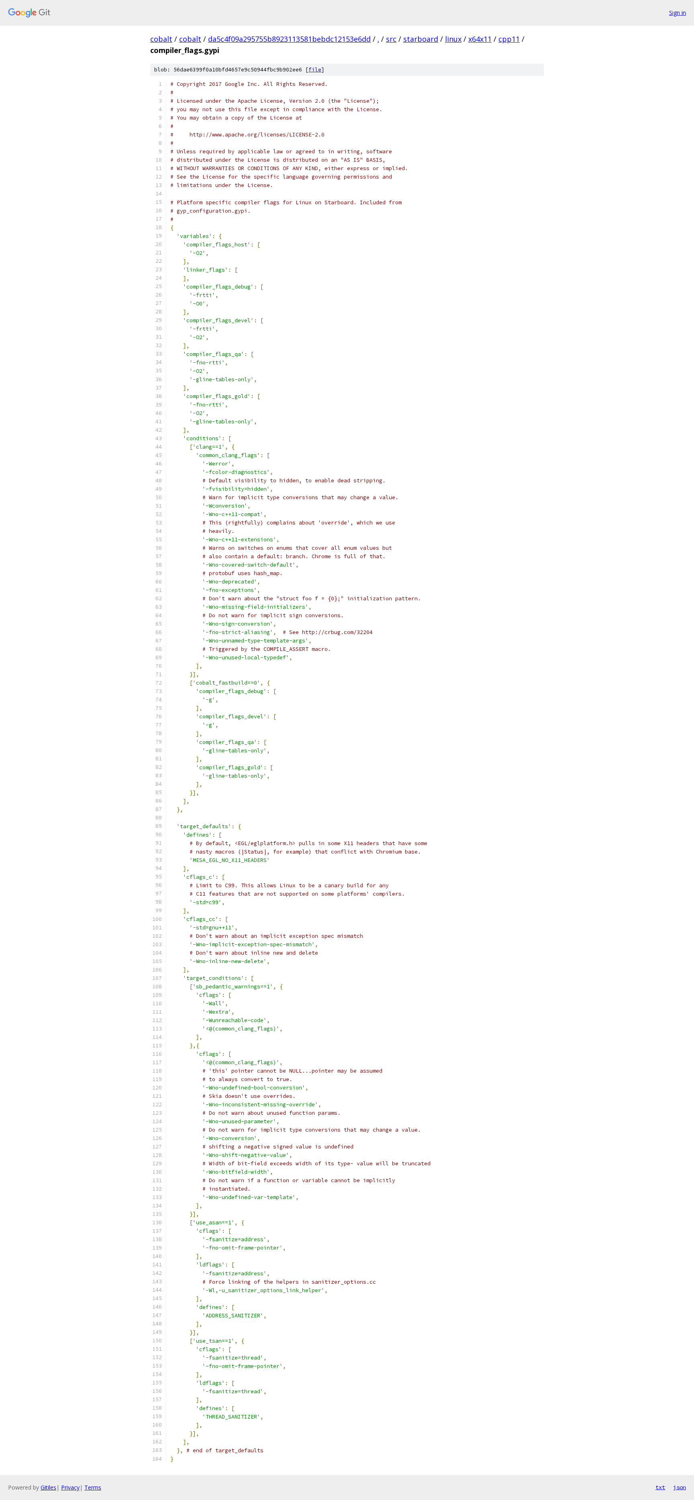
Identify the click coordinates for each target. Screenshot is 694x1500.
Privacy (70, 1487)
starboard (420, 39)
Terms (92, 1487)
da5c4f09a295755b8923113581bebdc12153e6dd (289, 39)
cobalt (161, 39)
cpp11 (509, 39)
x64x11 (480, 39)
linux (453, 39)
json (679, 1487)
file (314, 69)
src (391, 39)
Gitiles (48, 1487)
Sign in (677, 12)
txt (660, 1487)
